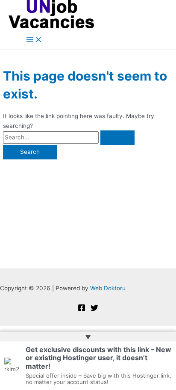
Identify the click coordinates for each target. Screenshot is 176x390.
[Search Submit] (117, 137)
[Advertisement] (88, 210)
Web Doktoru (108, 288)
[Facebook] (81, 309)
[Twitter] (94, 309)
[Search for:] (69, 137)
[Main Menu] (34, 40)
